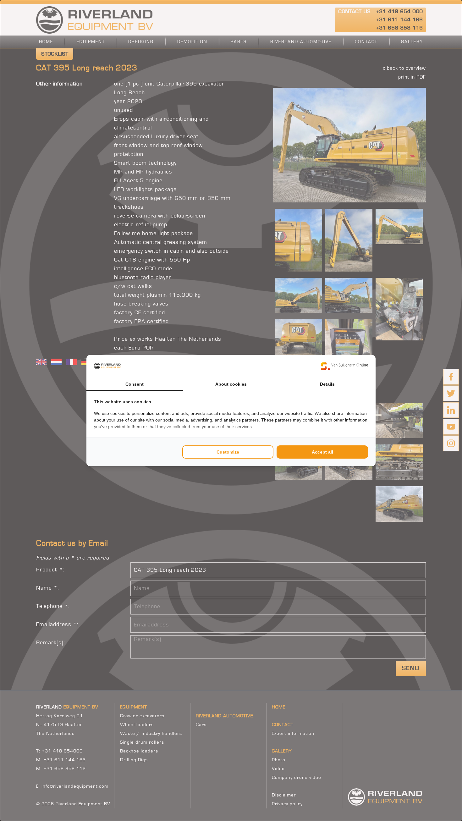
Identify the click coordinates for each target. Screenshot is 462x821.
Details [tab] (327, 384)
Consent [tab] (134, 384)
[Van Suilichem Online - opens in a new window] (344, 366)
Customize (228, 452)
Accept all (322, 452)
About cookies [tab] (231, 384)
